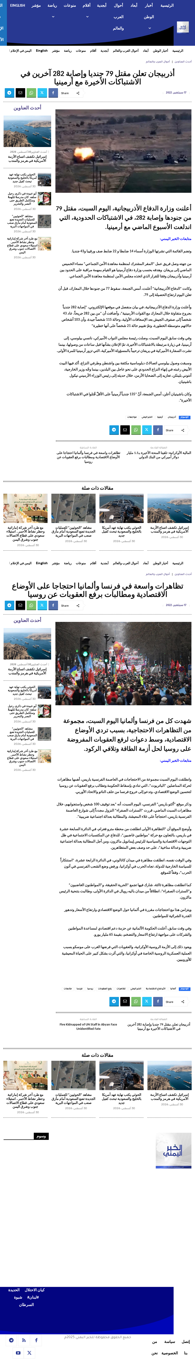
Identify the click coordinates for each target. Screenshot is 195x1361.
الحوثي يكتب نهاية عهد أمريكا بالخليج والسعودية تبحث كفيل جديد (22, 178)
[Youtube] (18, 1353)
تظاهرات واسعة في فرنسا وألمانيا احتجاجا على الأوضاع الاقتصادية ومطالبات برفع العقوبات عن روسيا (88, 457)
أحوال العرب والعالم (158, 62)
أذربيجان (172, 417)
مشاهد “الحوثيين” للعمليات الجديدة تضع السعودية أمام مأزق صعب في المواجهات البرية (22, 221)
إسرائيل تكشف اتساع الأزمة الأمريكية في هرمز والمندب (27, 159)
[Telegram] (9, 93)
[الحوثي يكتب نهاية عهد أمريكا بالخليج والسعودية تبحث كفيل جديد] (44, 179)
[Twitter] (42, 93)
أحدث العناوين (183, 62)
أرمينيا (160, 417)
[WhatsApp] (31, 93)
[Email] (20, 93)
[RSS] (23, 1340)
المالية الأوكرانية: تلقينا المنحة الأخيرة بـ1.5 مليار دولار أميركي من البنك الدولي (159, 455)
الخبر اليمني (146, 417)
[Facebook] (53, 93)
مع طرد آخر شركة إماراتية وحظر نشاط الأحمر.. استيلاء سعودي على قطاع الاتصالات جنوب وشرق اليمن (22, 245)
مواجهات (132, 417)
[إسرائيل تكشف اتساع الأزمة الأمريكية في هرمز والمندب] (27, 131)
